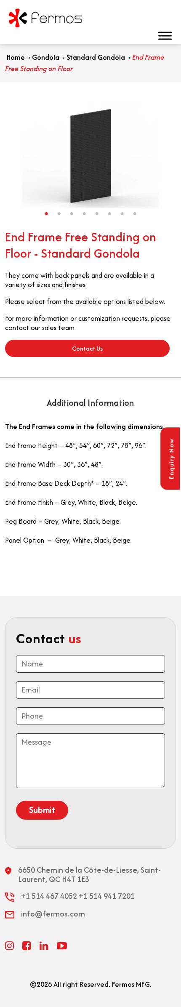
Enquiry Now (171, 459)
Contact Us (87, 348)
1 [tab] (46, 214)
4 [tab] (84, 214)
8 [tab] (134, 214)
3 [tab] (71, 214)
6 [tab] (109, 214)
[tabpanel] (90, 155)
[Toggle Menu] (170, 36)
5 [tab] (97, 214)
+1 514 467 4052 (49, 896)
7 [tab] (122, 214)
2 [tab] (59, 214)
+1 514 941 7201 (107, 896)
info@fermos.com (53, 913)
